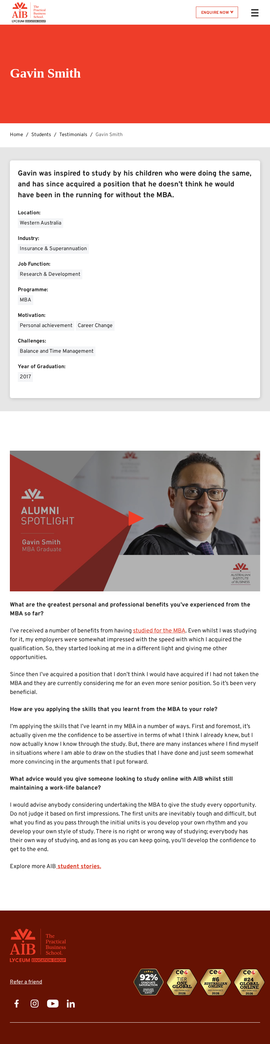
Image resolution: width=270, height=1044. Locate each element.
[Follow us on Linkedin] (70, 1004)
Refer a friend (26, 982)
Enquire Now (215, 12)
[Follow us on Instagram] (34, 1004)
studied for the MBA (159, 631)
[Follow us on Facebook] (16, 1004)
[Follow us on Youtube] (52, 1004)
